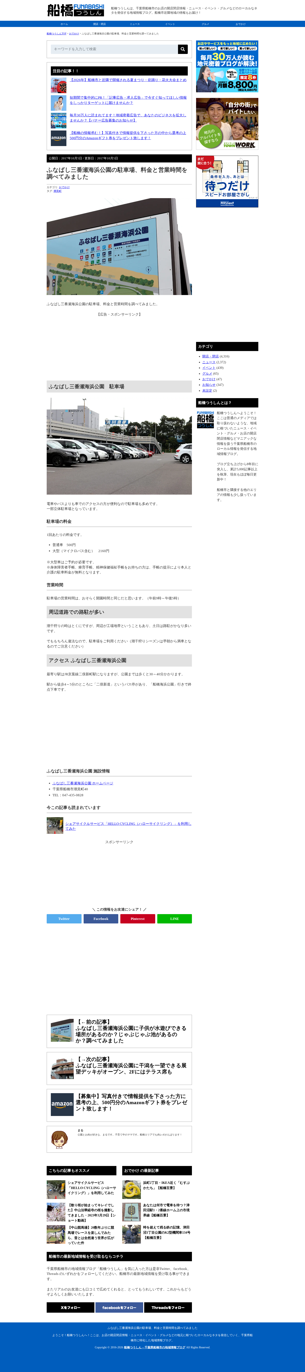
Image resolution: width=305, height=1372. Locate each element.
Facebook (101, 919)
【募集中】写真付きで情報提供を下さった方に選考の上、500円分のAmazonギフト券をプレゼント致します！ (131, 1102)
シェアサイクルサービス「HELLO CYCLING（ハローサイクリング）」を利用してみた (92, 1188)
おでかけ (241, 24)
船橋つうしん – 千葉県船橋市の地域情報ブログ (154, 1347)
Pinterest (138, 919)
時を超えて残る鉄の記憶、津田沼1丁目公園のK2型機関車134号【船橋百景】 (166, 1232)
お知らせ (209, 385)
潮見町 (58, 191)
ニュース (135, 24)
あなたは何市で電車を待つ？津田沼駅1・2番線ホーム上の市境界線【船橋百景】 (166, 1210)
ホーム (64, 24)
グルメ (205, 24)
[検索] (183, 49)
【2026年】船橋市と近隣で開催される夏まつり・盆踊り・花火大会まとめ (128, 80)
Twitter (64, 919)
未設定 (207, 390)
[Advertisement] (119, 346)
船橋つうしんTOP (56, 33)
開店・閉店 (99, 24)
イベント (170, 24)
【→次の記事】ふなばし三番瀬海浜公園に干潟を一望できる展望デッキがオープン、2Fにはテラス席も (131, 1065)
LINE (174, 919)
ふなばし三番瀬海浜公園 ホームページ (82, 783)
